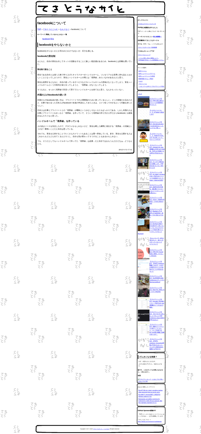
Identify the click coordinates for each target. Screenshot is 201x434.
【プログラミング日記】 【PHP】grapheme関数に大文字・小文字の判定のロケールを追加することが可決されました (156, 266)
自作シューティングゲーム (146, 73)
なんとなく (64, 29)
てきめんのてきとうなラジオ (147, 24)
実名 (52, 38)
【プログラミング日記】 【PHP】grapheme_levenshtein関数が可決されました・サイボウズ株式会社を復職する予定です (156, 344)
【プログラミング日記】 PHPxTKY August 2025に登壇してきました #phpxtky (156, 253)
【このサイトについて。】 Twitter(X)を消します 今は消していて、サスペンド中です (156, 136)
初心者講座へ (157, 37)
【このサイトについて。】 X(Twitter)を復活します (156, 112)
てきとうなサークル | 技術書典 (147, 47)
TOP (39, 29)
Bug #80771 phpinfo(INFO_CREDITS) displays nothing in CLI (149, 395)
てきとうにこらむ (50, 29)
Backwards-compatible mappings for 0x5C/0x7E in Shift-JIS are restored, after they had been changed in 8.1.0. (150, 400)
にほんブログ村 (143, 381)
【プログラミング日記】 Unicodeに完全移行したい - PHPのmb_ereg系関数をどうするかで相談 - (156, 303)
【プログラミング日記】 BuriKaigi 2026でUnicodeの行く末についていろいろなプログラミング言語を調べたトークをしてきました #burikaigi (151, 227)
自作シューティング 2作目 (146, 76)
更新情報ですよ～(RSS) (145, 79)
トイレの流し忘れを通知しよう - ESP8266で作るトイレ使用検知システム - (151, 59)
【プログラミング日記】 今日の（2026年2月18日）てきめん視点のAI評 (156, 200)
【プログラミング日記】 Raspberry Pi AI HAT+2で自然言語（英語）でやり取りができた (156, 213)
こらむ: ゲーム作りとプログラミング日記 (151, 86)
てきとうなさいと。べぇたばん (101, 429)
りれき (140, 81)
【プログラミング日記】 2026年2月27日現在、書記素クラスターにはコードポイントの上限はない (156, 189)
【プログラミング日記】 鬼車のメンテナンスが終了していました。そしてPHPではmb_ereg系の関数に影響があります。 (156, 329)
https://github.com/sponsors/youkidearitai (150, 421)
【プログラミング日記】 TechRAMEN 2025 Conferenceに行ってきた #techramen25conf (156, 279)
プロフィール (142, 84)
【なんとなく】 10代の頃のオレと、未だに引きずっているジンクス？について (156, 241)
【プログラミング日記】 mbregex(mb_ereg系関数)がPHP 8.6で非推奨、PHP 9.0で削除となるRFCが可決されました (157, 150)
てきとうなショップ (144, 55)
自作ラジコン (142, 71)
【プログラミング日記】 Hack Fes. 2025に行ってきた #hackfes (156, 289)
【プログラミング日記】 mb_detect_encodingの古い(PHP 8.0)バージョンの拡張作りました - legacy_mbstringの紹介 (157, 176)
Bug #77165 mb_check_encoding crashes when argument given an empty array (150, 391)
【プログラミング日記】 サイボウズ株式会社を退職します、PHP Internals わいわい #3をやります (156, 164)
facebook (46, 38)
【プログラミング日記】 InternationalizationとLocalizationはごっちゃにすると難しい (156, 125)
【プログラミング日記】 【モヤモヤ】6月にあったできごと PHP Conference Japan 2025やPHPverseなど (156, 316)
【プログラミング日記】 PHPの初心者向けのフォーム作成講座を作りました (156, 101)
